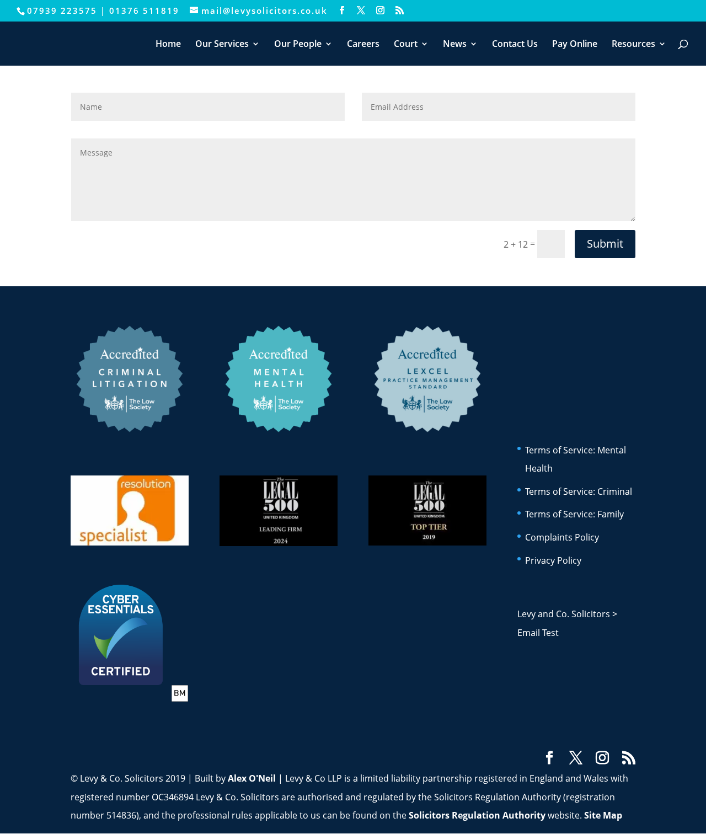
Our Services (222, 45)
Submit (605, 243)
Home (168, 45)
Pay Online (574, 45)
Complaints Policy (562, 537)
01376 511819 (144, 10)
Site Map (603, 815)
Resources (633, 45)
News (455, 45)
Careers (363, 45)
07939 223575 (62, 10)
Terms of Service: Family (574, 514)
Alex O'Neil (252, 778)
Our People (298, 45)
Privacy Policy (553, 560)
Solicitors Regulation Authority (477, 815)
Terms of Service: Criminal (578, 491)
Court (406, 45)
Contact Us (515, 45)
